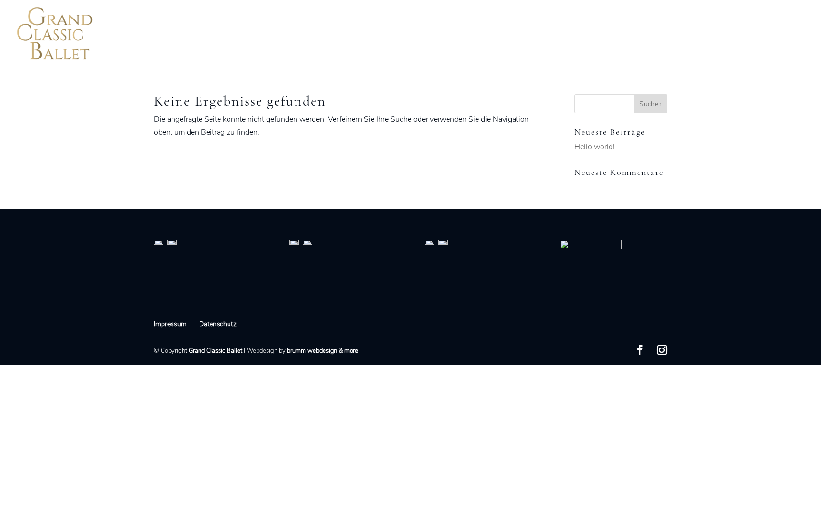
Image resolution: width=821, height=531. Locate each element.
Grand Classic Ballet (215, 351)
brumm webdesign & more (322, 351)
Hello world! (594, 147)
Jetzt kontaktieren (768, 34)
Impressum (170, 323)
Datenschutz (218, 323)
